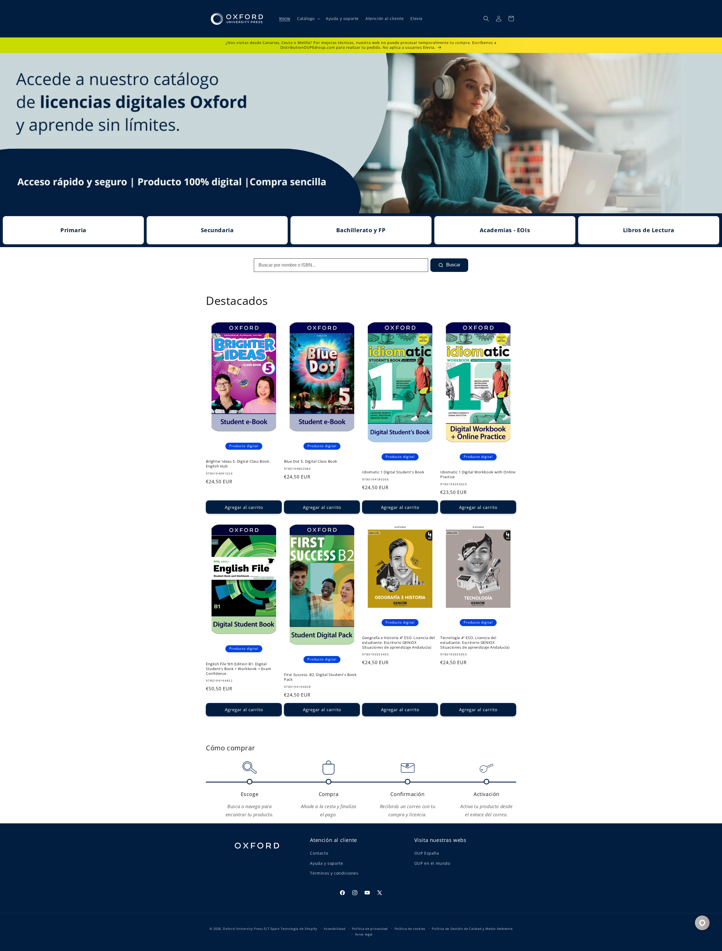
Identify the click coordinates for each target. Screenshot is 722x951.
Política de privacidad (370, 928)
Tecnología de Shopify (299, 928)
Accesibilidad (334, 928)
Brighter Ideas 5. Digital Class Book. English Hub (238, 464)
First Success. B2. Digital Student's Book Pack (320, 677)
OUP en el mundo (432, 863)
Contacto (319, 853)
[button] (308, 19)
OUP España (426, 853)
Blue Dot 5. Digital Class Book (310, 461)
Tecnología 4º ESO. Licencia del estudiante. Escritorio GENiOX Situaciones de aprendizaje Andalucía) (474, 642)
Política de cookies (410, 928)
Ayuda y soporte (326, 863)
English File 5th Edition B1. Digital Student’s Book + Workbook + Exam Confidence (238, 669)
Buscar (452, 264)
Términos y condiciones (334, 873)
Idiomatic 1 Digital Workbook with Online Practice (478, 474)
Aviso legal (364, 934)
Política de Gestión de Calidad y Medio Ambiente (472, 928)
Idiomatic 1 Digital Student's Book (393, 472)
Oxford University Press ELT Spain (251, 928)
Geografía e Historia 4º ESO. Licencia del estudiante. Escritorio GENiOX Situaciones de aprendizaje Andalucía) (398, 642)
